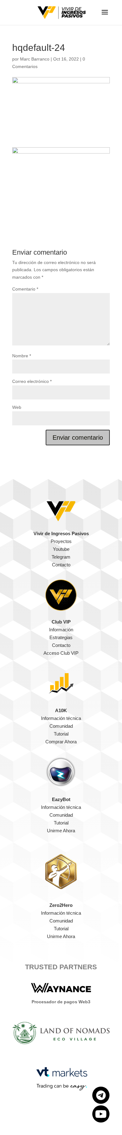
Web (16, 407)
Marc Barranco (34, 58)
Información (61, 629)
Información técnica (61, 718)
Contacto (61, 564)
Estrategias (61, 637)
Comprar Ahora (61, 741)
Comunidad (61, 726)
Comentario (25, 288)
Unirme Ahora (61, 830)
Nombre (21, 355)
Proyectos (61, 541)
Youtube (61, 549)
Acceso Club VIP (61, 653)
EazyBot (61, 799)
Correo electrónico (32, 381)
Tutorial (61, 733)
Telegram (61, 557)
